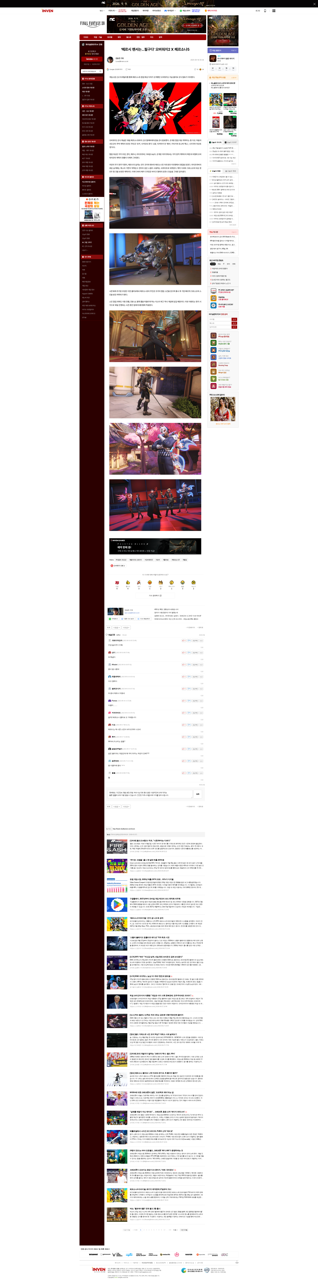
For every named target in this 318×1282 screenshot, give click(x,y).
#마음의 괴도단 (121, 560)
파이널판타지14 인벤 (94, 44)
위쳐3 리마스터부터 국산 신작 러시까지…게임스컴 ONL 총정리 (176, 619)
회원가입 (86, 64)
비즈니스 (126, 1263)
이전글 (125, 628)
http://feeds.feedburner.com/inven (124, 829)
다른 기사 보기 (129, 619)
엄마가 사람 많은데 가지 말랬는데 (166, 612)
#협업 (185, 560)
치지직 (84, 266)
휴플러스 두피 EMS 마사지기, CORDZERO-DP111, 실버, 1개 (223, 253)
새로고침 (202, 635)
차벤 (83, 270)
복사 (129, 69)
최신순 (124, 635)
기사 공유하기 (154, 595)
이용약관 (135, 1263)
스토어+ (234, 77)
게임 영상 (85, 286)
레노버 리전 (86, 298)
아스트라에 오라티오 (88, 314)
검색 (100, 71)
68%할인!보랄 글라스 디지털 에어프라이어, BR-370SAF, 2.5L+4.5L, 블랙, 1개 (223, 241)
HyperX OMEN (87, 294)
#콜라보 (166, 560)
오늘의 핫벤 (86, 234)
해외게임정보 (86, 282)
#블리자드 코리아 (136, 560)
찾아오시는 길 (189, 1263)
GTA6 (84, 317)
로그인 (258, 11)
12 (197, 69)
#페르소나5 (176, 560)
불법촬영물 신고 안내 (175, 1263)
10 (164, 1230)
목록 (108, 628)
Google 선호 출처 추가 (116, 69)
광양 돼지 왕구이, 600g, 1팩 (219, 249)
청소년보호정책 (161, 1263)
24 (203, 69)
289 (170, 1230)
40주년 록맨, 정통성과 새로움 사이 (166, 609)
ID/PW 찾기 (96, 64)
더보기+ (234, 50)
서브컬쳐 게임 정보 (88, 290)
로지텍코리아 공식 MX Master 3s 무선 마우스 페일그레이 (223, 237)
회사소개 (117, 1263)
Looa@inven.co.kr (122, 61)
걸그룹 (84, 274)
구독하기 (115, 619)
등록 (197, 794)
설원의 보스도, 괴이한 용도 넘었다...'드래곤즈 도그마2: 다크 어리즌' (177, 616)
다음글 (115, 628)
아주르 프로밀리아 (88, 310)
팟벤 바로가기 (86, 262)
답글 (202, 647)
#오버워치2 (149, 560)
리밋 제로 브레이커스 (89, 306)
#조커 (158, 560)
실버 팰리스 (86, 302)
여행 (83, 278)
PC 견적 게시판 (87, 246)
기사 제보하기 (145, 619)
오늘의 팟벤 (86, 238)
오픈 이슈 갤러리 (87, 230)
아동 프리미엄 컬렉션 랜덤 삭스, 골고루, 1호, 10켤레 (223, 245)
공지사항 (200, 1263)
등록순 (118, 635)
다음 (174, 1230)
